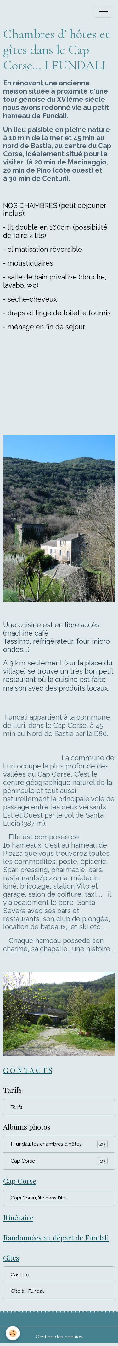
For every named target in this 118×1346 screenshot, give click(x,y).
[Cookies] (13, 1333)
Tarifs (17, 1107)
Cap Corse (58, 1161)
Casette (20, 1275)
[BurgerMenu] (103, 12)
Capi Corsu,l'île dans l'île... (39, 1198)
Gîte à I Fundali (28, 1291)
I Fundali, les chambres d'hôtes (58, 1144)
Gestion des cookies (59, 1337)
